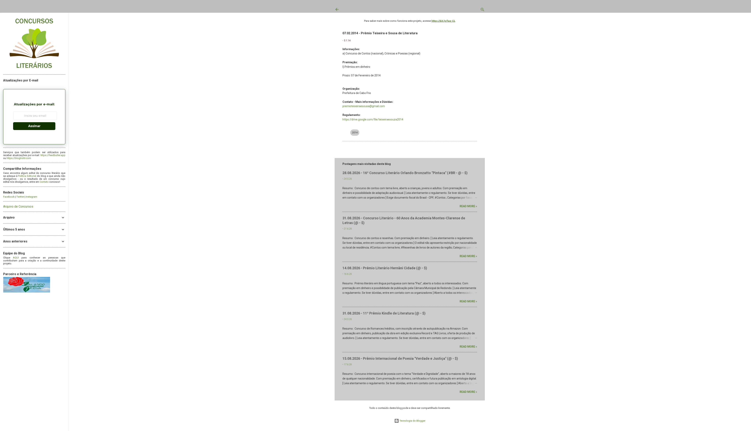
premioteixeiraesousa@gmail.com (363, 106)
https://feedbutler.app (52, 155)
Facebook (9, 196)
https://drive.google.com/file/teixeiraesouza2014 (372, 119)
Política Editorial (27, 175)
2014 (355, 132)
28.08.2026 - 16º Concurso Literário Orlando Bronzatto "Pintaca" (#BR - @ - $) (405, 173)
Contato (44, 181)
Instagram (31, 196)
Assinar (34, 126)
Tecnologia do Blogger (412, 420)
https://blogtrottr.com (19, 158)
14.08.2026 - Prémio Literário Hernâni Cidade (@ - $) (384, 268)
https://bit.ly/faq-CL (443, 20)
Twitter (20, 196)
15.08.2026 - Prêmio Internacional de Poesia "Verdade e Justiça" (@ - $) (400, 358)
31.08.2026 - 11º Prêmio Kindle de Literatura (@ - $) (384, 313)
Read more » (468, 206)
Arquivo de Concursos (18, 206)
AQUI (16, 257)
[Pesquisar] (482, 10)
